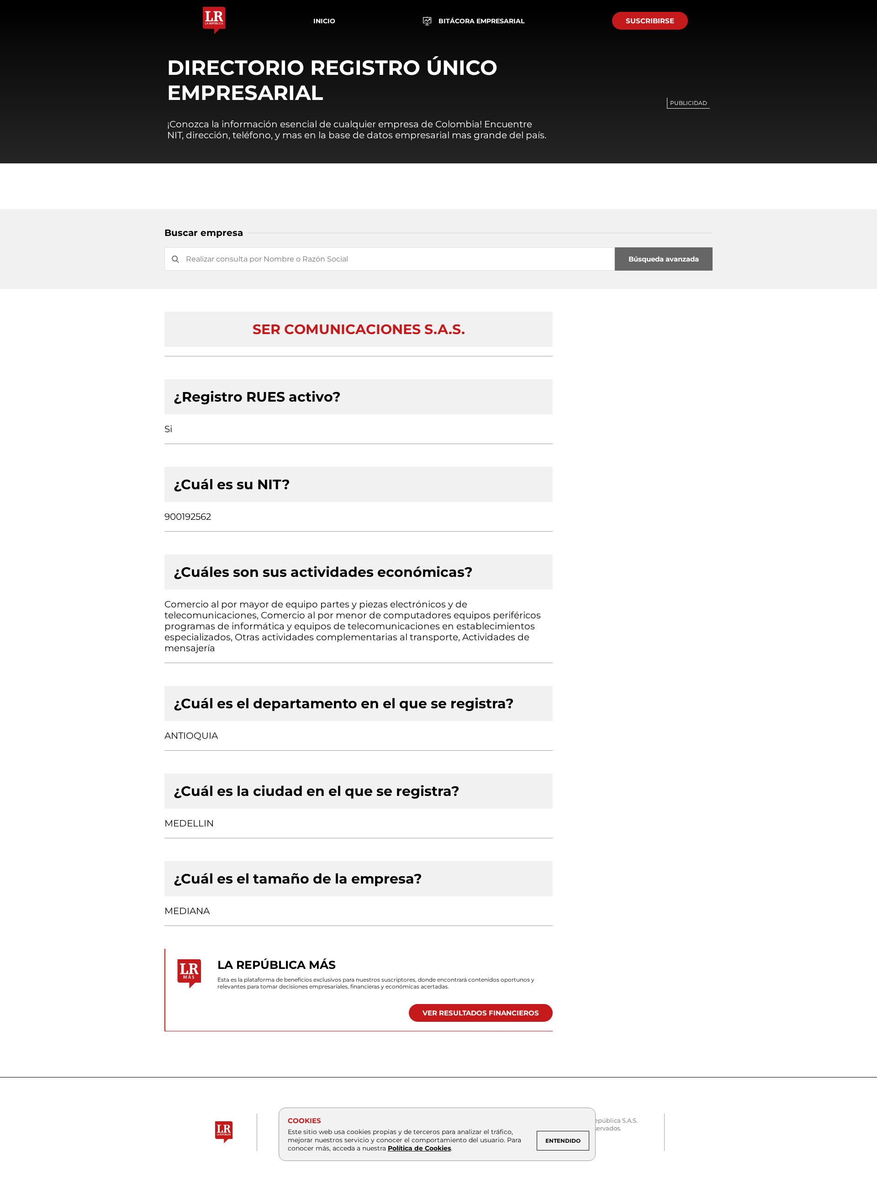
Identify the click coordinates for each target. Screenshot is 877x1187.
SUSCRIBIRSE (650, 20)
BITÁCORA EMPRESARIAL (481, 21)
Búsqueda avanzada (664, 259)
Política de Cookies (419, 1148)
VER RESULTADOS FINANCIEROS (481, 1013)
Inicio (324, 21)
